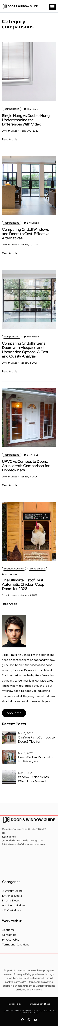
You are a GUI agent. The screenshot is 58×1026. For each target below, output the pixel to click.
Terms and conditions (39, 1004)
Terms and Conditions (15, 944)
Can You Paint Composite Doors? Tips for (36, 739)
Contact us (9, 935)
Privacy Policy (10, 939)
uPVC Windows (11, 910)
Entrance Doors (12, 895)
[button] (52, 7)
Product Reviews (14, 568)
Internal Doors (11, 900)
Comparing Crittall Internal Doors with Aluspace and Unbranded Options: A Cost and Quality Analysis (25, 350)
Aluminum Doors (12, 891)
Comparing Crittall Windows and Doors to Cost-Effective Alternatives (26, 234)
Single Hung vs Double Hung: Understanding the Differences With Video (26, 120)
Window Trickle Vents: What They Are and (34, 779)
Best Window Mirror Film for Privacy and (35, 759)
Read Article (9, 139)
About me (14, 713)
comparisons (11, 109)
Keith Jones (9, 836)
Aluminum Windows (14, 905)
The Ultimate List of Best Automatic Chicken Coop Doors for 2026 (23, 584)
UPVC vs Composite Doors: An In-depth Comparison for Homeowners (25, 466)
